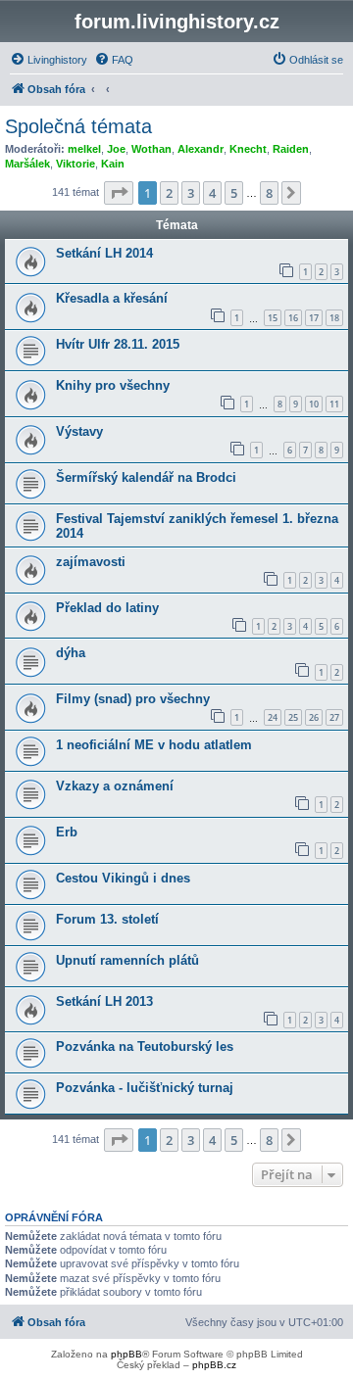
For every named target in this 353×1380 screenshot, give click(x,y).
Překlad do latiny (107, 607)
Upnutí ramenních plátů (127, 960)
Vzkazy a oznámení (115, 786)
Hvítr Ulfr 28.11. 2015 (117, 344)
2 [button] (169, 193)
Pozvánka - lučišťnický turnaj (144, 1087)
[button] (118, 193)
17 (314, 317)
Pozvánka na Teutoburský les (144, 1046)
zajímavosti (91, 561)
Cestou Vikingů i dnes (123, 878)
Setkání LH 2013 (104, 1001)
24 (272, 717)
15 (272, 317)
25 (293, 717)
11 (334, 404)
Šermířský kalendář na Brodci (146, 477)
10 (314, 404)
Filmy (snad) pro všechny (133, 698)
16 (293, 317)
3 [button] (190, 193)
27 (334, 717)
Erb (66, 832)
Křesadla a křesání (112, 298)
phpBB (126, 1354)
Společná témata (78, 126)
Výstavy (79, 431)
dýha (70, 652)
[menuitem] (48, 59)
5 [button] (233, 193)
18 (334, 317)
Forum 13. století (107, 919)
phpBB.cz (214, 1364)
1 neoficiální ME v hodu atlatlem (154, 745)
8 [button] (269, 193)
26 (314, 717)
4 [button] (212, 193)
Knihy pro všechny (113, 385)
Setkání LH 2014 (104, 253)
